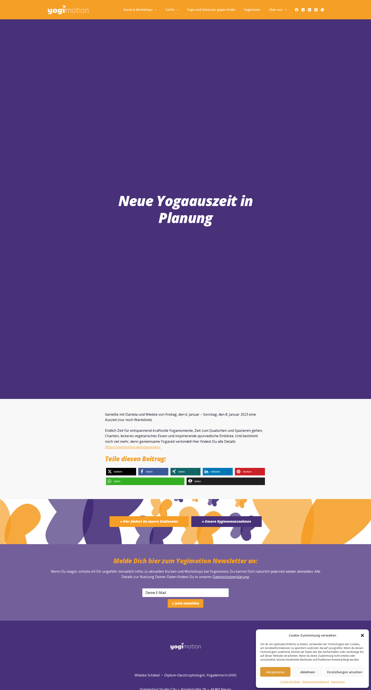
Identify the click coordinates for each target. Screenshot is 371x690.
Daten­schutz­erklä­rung (315, 682)
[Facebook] (296, 9)
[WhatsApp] (322, 9)
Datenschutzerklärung (231, 576)
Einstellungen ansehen (344, 672)
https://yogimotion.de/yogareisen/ (132, 447)
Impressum (338, 682)
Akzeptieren (275, 672)
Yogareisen (252, 10)
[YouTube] (309, 9)
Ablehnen (307, 672)
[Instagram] (303, 9)
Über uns (275, 10)
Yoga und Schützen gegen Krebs (211, 10)
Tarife (169, 10)
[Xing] (316, 9)
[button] (362, 635)
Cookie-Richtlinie (290, 682)
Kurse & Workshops (138, 10)
